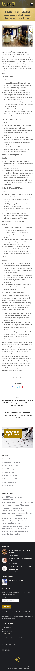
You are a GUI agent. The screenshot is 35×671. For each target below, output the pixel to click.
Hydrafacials (14, 508)
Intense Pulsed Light (9, 510)
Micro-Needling (7, 521)
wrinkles (4, 534)
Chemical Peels (8, 500)
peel (16, 523)
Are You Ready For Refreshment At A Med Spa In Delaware (21, 568)
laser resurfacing (21, 513)
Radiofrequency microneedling (10, 526)
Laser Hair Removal (9, 513)
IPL (18, 510)
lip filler (8, 516)
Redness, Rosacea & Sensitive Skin (14, 479)
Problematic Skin (9, 472)
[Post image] (4, 552)
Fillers (28, 505)
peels (19, 523)
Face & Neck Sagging (10, 469)
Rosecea (27, 526)
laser (22, 510)
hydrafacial (5, 508)
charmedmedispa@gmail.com (11, 636)
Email (4, 598)
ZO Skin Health (13, 534)
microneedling (8, 523)
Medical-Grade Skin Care (14, 518)
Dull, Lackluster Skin (10, 482)
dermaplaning (21, 503)
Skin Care (23, 528)
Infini (20, 508)
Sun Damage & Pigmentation (12, 462)
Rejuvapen (21, 526)
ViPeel (26, 531)
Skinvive (14, 531)
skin (16, 529)
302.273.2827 (6, 633)
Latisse (3, 516)
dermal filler (18, 500)
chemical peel (18, 497)
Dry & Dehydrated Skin (10, 475)
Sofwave (20, 531)
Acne (3, 497)
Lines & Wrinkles (9, 459)
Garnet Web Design (23, 668)
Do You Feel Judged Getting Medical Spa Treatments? (20, 560)
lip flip (12, 516)
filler (22, 505)
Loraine (18, 516)
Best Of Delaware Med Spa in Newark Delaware (19, 551)
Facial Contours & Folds (11, 465)
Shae (12, 529)
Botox (9, 497)
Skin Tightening (6, 531)
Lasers (29, 513)
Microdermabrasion (20, 521)
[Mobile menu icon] (31, 4)
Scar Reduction (8, 485)
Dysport (29, 502)
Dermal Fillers (9, 502)
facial (13, 505)
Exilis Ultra (6, 505)
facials (17, 505)
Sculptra (6, 529)
